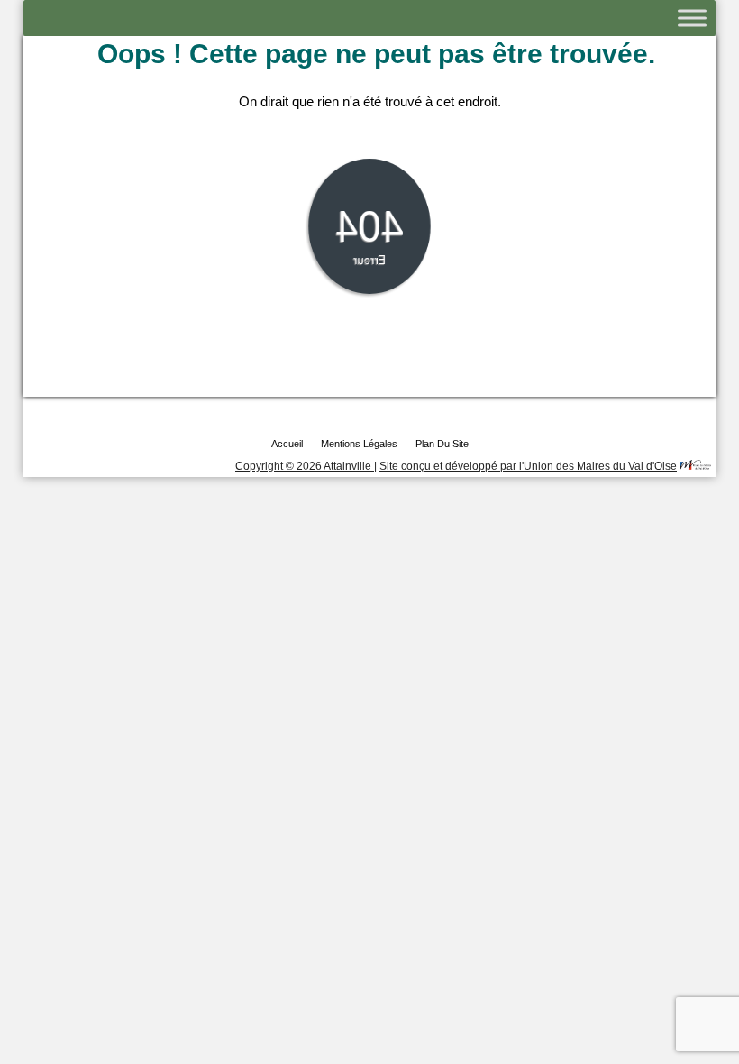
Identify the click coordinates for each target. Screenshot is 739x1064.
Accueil (287, 443)
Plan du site (442, 443)
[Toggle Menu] (692, 17)
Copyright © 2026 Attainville (304, 466)
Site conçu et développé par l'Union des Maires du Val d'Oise (528, 466)
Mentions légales (359, 443)
